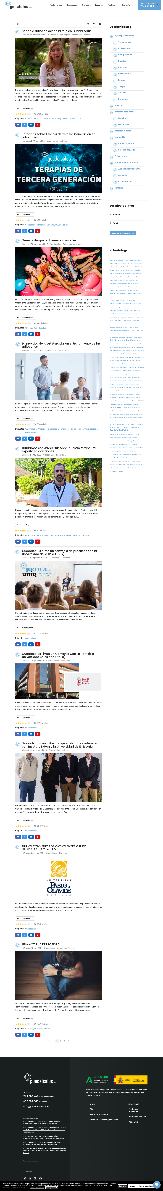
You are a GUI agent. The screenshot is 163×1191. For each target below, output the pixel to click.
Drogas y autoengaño (116, 334)
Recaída (122, 61)
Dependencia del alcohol (133, 310)
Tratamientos (56, 5)
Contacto (126, 5)
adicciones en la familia (125, 287)
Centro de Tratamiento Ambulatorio (120, 458)
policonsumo (120, 424)
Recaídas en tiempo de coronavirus (129, 384)
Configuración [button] (51, 1188)
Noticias (63, 141)
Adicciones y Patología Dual (127, 441)
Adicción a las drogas (72, 244)
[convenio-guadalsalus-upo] (58, 878)
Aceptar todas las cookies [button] (148, 1186)
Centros (85, 5)
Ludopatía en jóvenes (134, 387)
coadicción (134, 458)
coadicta (112, 313)
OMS (117, 384)
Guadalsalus (52, 35)
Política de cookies (137, 1117)
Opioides (122, 175)
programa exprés (133, 391)
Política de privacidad (134, 1110)
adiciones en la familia (116, 354)
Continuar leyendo (25, 108)
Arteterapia (31, 429)
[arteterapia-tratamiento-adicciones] (58, 376)
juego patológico (114, 277)
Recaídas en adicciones (124, 270)
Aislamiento (138, 417)
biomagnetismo (127, 344)
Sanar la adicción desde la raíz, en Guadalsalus (57, 31)
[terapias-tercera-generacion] (58, 168)
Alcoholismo (127, 370)
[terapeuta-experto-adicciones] (58, 482)
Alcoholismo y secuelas (124, 421)
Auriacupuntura (131, 357)
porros (141, 391)
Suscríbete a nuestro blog (123, 233)
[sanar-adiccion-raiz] (58, 62)
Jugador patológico (123, 307)
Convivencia (124, 74)
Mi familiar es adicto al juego (118, 320)
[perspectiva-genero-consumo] (58, 271)
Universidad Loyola (135, 360)
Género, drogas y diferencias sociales (49, 240)
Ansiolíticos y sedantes (129, 169)
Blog (92, 1109)
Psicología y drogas (120, 313)
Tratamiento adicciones (124, 283)
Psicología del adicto (120, 360)
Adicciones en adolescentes (119, 330)
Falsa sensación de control (136, 330)
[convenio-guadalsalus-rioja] (58, 585)
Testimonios (113, 5)
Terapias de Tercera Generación (40, 225)
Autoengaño (32, 1028)
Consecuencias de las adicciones (131, 454)
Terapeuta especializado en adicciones (121, 293)
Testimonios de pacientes (124, 374)
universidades (120, 434)
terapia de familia (115, 327)
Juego (121, 86)
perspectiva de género (131, 414)
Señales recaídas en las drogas (119, 468)
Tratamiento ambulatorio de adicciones (128, 394)
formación (131, 468)
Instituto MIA (128, 364)
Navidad (134, 421)
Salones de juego (126, 150)
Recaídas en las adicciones (134, 273)
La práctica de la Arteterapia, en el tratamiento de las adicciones (61, 345)
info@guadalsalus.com (36, 1106)
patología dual (134, 290)
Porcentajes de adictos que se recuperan (121, 337)
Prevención (124, 48)
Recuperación (125, 55)
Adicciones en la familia (37, 118)
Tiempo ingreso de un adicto (134, 324)
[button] (88, 24)
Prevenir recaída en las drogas (134, 424)
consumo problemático (116, 414)
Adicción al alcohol (124, 131)
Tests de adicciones (99, 1114)
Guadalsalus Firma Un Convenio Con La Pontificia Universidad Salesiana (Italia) (58, 655)
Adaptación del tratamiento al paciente (127, 297)
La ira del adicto (138, 447)
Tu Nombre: (115, 214)
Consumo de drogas (126, 404)
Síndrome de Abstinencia (132, 407)
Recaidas (135, 401)
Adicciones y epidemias (122, 290)
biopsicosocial (92, 429)
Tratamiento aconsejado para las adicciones (130, 317)
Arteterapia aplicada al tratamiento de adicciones (61, 429)
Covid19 (141, 337)
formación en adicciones (124, 437)
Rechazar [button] (122, 1186)
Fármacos (123, 99)
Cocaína (122, 118)
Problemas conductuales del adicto (120, 411)
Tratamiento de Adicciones (125, 380)
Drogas (29, 328)
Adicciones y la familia (118, 303)
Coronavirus (113, 447)
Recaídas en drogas (136, 411)
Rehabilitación (131, 300)
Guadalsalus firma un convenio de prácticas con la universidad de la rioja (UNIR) (59, 552)
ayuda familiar (135, 427)
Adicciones (119, 430)
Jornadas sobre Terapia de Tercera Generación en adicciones (58, 135)
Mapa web (133, 1122)
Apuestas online (126, 143)
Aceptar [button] (132, 1186)
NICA (127, 360)
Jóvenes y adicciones (116, 344)
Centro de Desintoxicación (119, 387)
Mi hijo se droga (121, 324)
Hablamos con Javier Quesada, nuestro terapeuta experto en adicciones (59, 449)
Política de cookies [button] (37, 1188)
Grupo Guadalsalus (129, 267)
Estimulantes (125, 181)
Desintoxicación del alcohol (134, 464)
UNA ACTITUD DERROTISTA (40, 944)
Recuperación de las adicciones (119, 391)
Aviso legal (134, 1104)
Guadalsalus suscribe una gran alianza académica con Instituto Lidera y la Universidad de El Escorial (59, 745)
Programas (72, 5)
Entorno (122, 67)
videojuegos (113, 394)
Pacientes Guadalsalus (137, 350)
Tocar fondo (136, 340)
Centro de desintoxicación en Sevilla (42, 535)
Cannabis (129, 303)
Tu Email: (114, 223)
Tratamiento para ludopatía (125, 447)
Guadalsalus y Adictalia (117, 461)
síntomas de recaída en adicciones (133, 334)
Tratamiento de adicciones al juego (128, 397)
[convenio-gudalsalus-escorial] (58, 777)
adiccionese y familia (120, 310)
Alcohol (122, 93)
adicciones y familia (59, 118)
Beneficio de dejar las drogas (118, 300)
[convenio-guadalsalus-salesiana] (58, 681)
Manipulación (114, 273)
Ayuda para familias (69, 35)
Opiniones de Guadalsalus (128, 277)
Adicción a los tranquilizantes (104, 1120)
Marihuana (123, 124)
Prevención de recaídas (117, 407)
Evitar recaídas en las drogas (128, 367)
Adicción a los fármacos (126, 162)
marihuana (113, 427)
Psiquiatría (136, 404)
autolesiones (122, 273)
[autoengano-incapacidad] (58, 975)
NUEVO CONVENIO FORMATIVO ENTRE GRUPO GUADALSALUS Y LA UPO (54, 847)
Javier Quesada (82, 535)
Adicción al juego (115, 260)
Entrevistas (61, 455)
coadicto (132, 417)
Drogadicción (127, 354)
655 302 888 (30, 1101)
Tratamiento (84, 35)
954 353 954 (147, 5)
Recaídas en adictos (115, 454)
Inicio (92, 1104)
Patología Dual (129, 461)
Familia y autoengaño (117, 364)
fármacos (112, 290)
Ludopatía (120, 137)
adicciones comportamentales (123, 401)
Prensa (118, 105)
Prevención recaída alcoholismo (123, 263)
